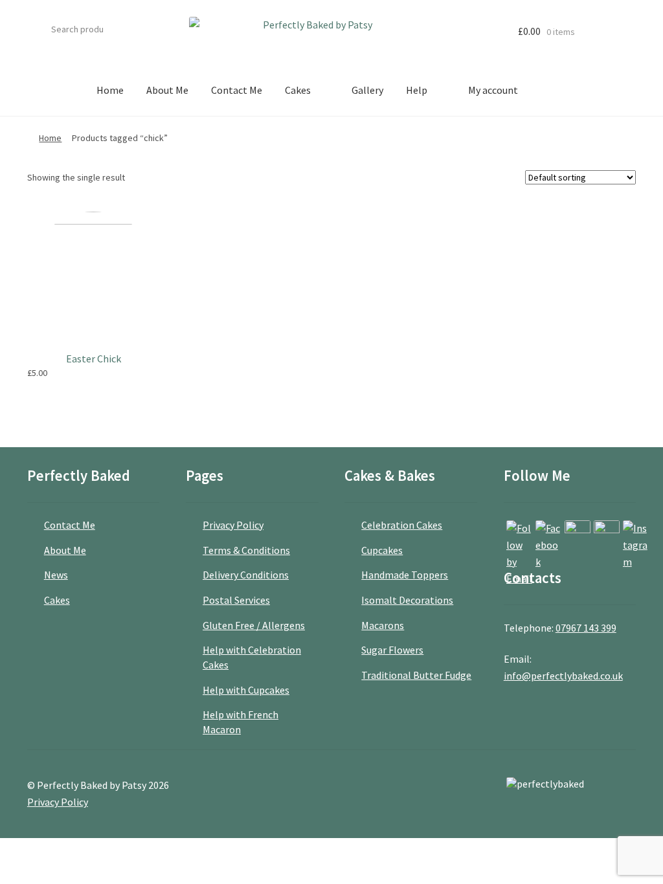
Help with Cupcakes (246, 689)
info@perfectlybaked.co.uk (563, 675)
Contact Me (236, 89)
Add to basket (149, 373)
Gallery (367, 89)
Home (110, 89)
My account (493, 89)
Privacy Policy (233, 524)
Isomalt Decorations (407, 599)
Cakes (298, 89)
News (56, 574)
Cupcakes (382, 550)
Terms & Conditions (246, 550)
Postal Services (236, 599)
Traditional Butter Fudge (416, 675)
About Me (167, 89)
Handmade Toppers (404, 574)
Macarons (382, 625)
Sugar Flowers (392, 649)
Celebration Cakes (401, 524)
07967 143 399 (586, 627)
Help (416, 89)
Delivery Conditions (246, 574)
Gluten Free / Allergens (254, 625)
